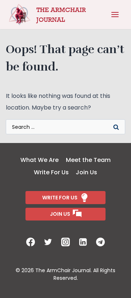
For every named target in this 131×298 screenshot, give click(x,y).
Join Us (86, 172)
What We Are (39, 160)
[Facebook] (30, 242)
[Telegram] (100, 242)
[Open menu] (115, 14)
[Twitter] (48, 242)
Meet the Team (88, 160)
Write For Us (51, 172)
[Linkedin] (83, 242)
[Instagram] (65, 242)
